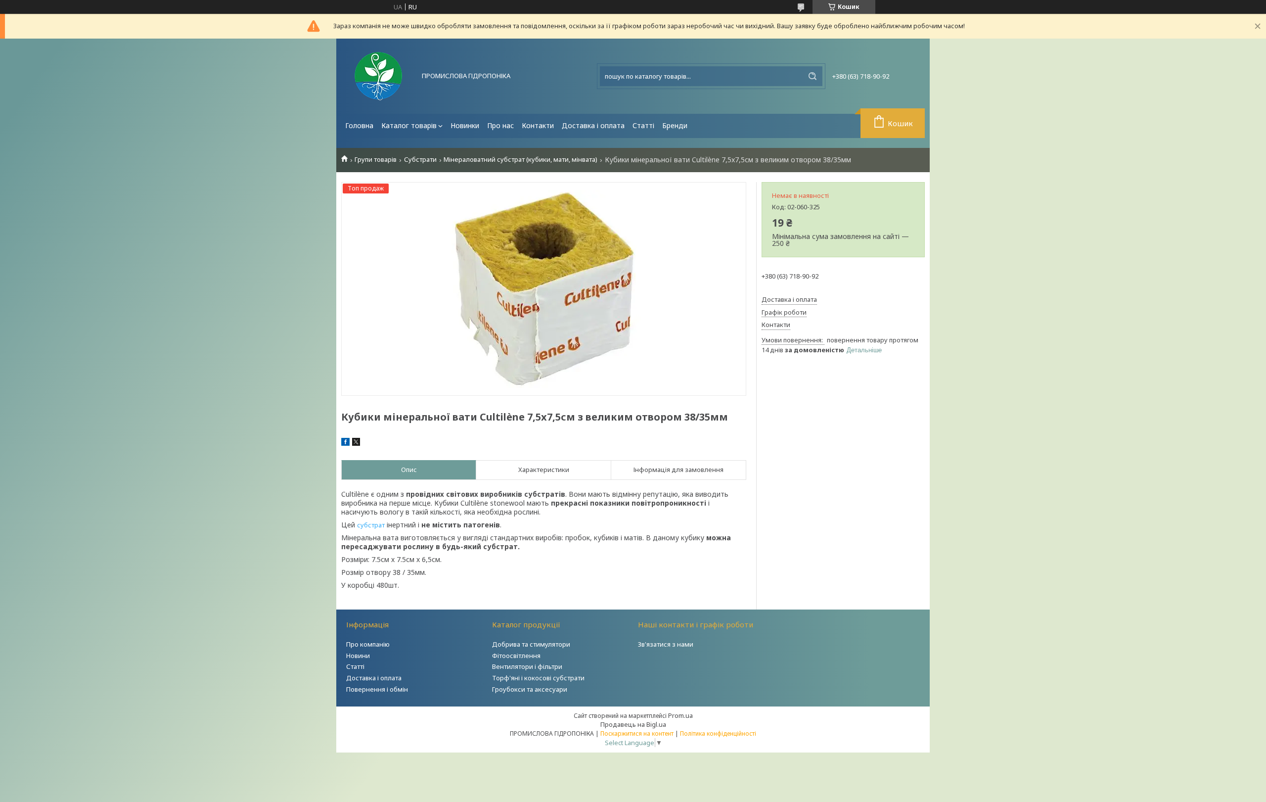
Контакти (538, 125)
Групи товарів (376, 159)
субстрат (371, 524)
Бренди (674, 125)
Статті (643, 125)
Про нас (500, 125)
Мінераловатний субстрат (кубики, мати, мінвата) (520, 159)
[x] (356, 443)
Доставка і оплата (593, 125)
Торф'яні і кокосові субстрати (538, 677)
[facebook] (345, 443)
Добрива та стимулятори (531, 644)
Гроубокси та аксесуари (529, 689)
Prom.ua (680, 715)
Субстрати (420, 159)
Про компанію (368, 644)
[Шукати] (812, 76)
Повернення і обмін (377, 689)
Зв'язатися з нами (665, 644)
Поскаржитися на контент (637, 733)
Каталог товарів (409, 125)
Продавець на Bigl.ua (633, 724)
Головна (359, 125)
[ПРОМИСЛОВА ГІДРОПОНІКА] (378, 76)
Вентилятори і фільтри (527, 666)
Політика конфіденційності (718, 733)
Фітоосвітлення (516, 655)
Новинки (465, 125)
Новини (358, 655)
